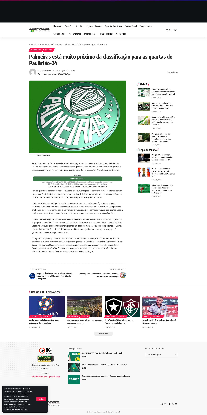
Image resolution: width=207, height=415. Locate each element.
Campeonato (36, 50)
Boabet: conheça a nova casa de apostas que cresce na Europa (106, 376)
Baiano (146, 316)
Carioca (85, 316)
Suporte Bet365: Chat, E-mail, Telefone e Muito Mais (102, 353)
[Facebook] (169, 403)
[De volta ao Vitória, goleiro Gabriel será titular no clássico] (160, 306)
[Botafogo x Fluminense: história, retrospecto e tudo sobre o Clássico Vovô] (144, 106)
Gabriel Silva (46, 70)
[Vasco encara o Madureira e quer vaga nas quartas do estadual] (84, 306)
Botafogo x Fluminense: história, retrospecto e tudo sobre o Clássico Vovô (162, 105)
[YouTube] (176, 403)
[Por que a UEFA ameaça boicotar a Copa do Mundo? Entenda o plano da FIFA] (144, 158)
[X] (172, 403)
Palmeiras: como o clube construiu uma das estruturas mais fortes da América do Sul (163, 91)
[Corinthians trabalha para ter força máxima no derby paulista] (47, 306)
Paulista (48, 50)
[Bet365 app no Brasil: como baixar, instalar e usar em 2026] (74, 367)
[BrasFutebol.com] (39, 30)
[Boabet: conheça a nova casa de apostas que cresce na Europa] (74, 379)
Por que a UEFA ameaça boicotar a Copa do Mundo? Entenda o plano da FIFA (162, 157)
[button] (41, 399)
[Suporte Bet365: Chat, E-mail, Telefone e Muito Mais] (74, 356)
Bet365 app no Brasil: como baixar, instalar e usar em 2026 (104, 365)
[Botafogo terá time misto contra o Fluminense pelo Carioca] (122, 306)
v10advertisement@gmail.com (46, 376)
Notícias (84, 357)
